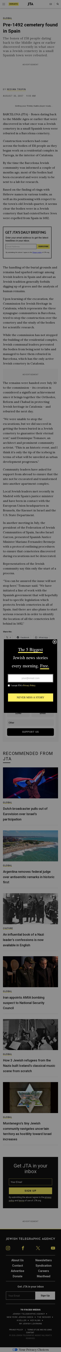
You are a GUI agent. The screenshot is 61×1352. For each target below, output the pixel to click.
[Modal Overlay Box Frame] (30, 676)
